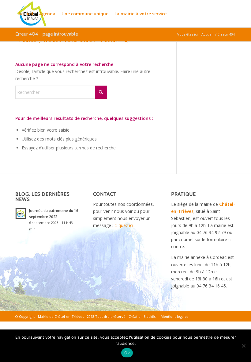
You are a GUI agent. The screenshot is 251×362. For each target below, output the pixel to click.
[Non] (243, 346)
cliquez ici (123, 225)
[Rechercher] (126, 40)
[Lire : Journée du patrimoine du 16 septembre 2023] (20, 213)
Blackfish (151, 316)
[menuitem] (25, 13)
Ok (127, 352)
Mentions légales (174, 316)
